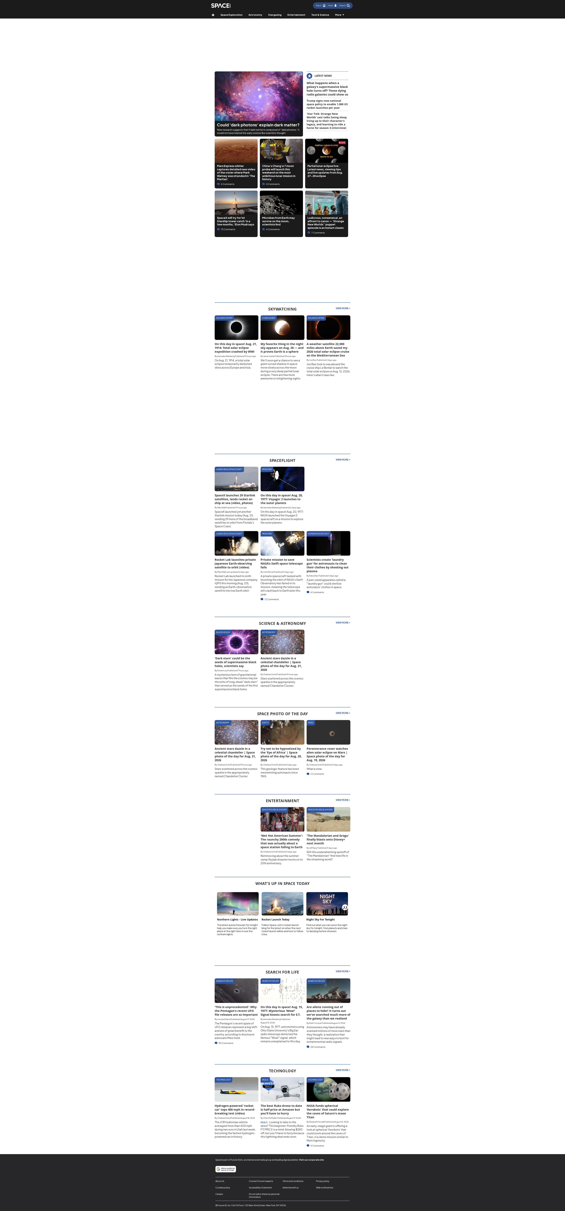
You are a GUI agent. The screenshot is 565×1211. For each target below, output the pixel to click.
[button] (344, 5)
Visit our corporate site (311, 1159)
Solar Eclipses (224, 318)
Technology (223, 1079)
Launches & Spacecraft (229, 469)
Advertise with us (290, 1187)
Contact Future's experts (261, 1181)
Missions (267, 469)
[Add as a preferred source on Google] (225, 1169)
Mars (311, 722)
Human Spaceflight (318, 533)
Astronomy (255, 14)
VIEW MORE (342, 308)
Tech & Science (320, 14)
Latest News (323, 75)
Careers (219, 1194)
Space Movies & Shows (274, 809)
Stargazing (274, 14)
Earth (265, 722)
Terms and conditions (292, 1181)
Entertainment (296, 14)
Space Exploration (231, 14)
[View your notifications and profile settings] (335, 6)
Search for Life (224, 981)
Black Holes (223, 632)
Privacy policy (322, 1181)
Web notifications (324, 1187)
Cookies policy (222, 1187)
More (338, 14)
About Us (219, 1181)
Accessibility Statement (260, 1187)
